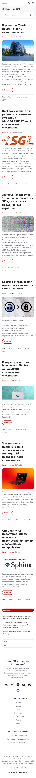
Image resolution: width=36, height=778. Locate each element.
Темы (5, 641)
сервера (10, 599)
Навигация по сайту (18, 697)
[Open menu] (33, 3)
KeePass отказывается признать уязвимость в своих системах (18, 285)
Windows (11, 268)
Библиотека (18, 713)
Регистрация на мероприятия (18, 739)
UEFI (30, 520)
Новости (18, 706)
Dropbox (5, 271)
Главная (18, 702)
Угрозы (10, 97)
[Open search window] (29, 3)
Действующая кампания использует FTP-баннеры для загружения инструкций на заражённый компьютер (16, 625)
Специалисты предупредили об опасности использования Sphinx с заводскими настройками (17, 538)
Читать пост (8, 90)
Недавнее (6, 610)
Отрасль (20, 599)
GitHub (18, 184)
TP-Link (4, 433)
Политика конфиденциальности (18, 772)
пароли (27, 348)
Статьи (18, 709)
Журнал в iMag (18, 716)
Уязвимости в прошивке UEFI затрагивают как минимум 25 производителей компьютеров (13, 451)
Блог (18, 723)
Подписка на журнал (18, 742)
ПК (17, 520)
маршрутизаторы (21, 97)
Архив (5, 646)
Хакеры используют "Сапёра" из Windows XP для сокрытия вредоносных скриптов (17, 201)
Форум (18, 720)
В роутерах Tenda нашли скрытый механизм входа (14, 28)
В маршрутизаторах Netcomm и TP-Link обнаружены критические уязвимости (15, 369)
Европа (10, 348)
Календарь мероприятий (18, 735)
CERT (4, 100)
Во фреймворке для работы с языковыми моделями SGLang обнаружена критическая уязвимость (16, 119)
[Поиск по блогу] (31, 15)
